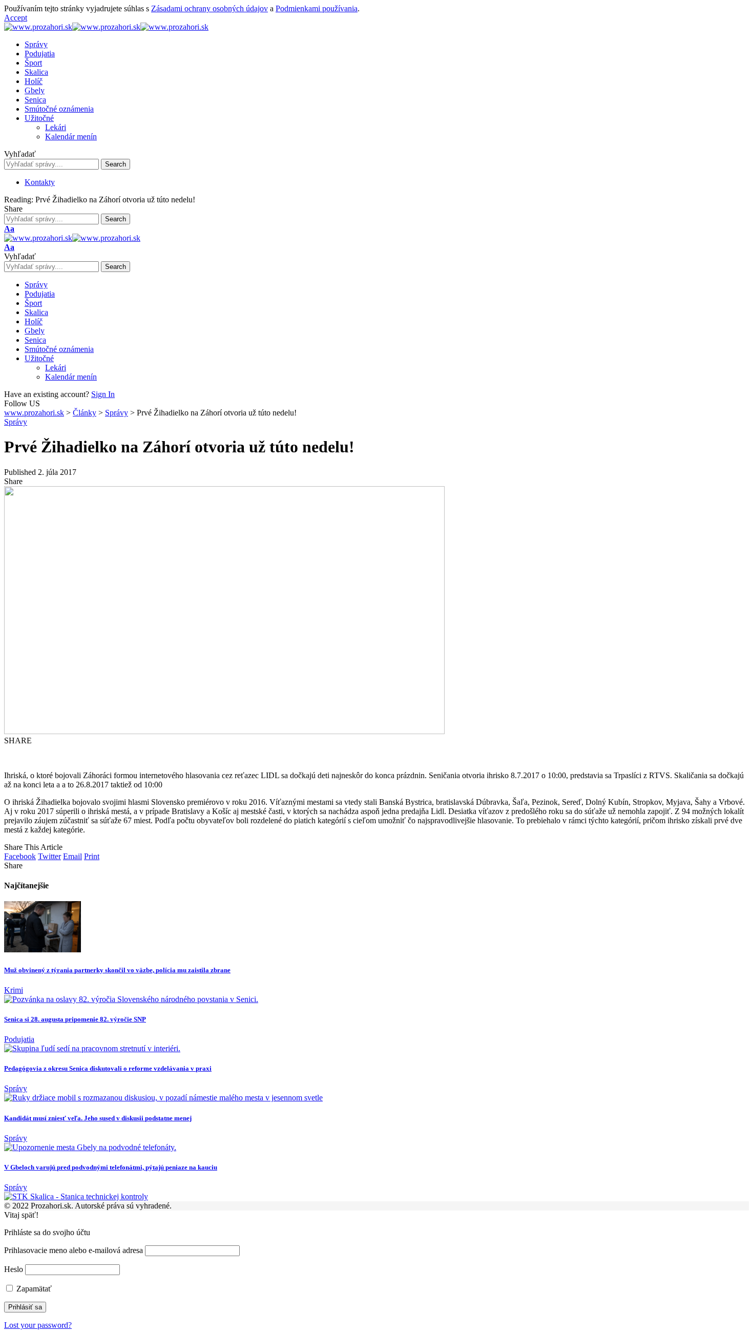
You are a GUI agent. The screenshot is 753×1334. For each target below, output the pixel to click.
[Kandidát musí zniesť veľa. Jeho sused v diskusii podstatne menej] (163, 1097)
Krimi (13, 990)
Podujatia (19, 1039)
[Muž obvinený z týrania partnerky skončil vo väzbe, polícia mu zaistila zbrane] (42, 949)
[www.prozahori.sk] (106, 27)
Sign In (103, 394)
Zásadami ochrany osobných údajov (209, 8)
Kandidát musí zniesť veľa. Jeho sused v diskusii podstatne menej (98, 1118)
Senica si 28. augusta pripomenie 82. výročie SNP (75, 1019)
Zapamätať (33, 1288)
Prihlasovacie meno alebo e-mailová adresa (73, 1250)
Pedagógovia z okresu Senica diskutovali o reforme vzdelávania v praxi (108, 1068)
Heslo (13, 1269)
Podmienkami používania (317, 8)
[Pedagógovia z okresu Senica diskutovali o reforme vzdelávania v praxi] (92, 1048)
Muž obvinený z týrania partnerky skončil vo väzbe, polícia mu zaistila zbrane (117, 970)
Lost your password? (38, 1325)
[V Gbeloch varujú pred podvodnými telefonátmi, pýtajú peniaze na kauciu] (90, 1147)
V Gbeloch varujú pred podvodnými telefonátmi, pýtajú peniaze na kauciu (110, 1167)
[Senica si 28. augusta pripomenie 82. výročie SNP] (131, 999)
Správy (15, 422)
